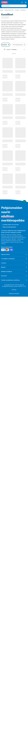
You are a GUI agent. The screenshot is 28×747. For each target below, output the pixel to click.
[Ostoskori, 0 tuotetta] (22, 2)
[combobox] (14, 6)
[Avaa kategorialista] (25, 2)
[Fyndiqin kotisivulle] (4, 2)
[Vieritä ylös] (24, 652)
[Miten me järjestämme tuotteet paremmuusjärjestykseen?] (4, 49)
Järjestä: (9, 49)
